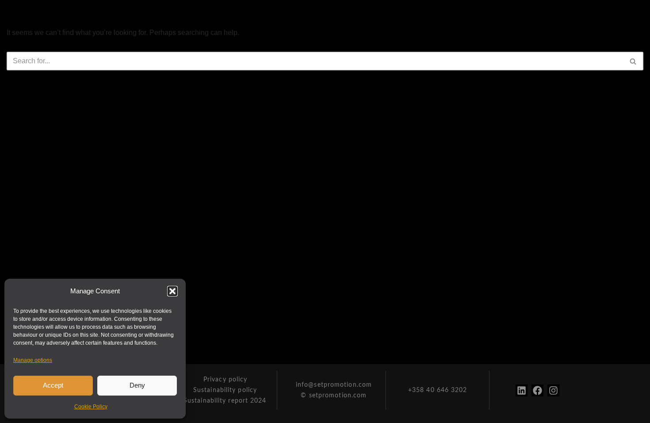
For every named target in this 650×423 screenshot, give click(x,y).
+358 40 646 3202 (437, 390)
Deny (137, 385)
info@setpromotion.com (334, 385)
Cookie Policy (90, 407)
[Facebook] (537, 390)
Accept (53, 385)
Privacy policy (225, 380)
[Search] (633, 61)
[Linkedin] (522, 390)
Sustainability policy (225, 390)
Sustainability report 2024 (225, 401)
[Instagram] (553, 390)
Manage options (32, 360)
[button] (172, 291)
